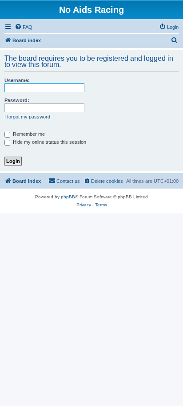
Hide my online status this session (49, 142)
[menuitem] (23, 27)
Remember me (28, 134)
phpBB (68, 196)
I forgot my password (27, 116)
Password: (16, 100)
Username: (17, 80)
